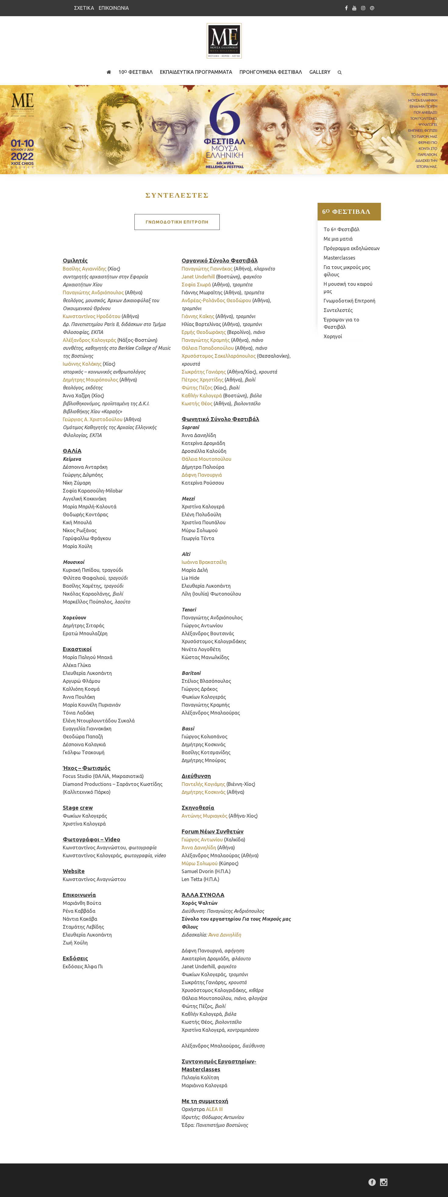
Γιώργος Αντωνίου (202, 839)
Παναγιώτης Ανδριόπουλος (93, 292)
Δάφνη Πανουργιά (202, 475)
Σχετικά (84, 8)
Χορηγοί (333, 336)
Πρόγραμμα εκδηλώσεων (352, 248)
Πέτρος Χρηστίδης (202, 379)
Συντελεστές (338, 310)
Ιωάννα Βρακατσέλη (204, 562)
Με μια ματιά (338, 239)
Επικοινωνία (114, 8)
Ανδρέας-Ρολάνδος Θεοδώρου (216, 300)
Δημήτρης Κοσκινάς (204, 792)
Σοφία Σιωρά (196, 284)
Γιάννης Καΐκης (198, 316)
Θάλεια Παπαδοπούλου (208, 348)
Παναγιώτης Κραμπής (206, 340)
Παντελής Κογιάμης (203, 784)
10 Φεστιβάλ (136, 72)
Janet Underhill (198, 276)
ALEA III (214, 1109)
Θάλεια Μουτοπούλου (206, 459)
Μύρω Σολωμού (200, 863)
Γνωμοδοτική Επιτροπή (349, 300)
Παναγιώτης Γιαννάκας (207, 268)
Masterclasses (339, 257)
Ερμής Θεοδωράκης (204, 332)
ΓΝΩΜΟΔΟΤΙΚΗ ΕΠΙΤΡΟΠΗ (177, 222)
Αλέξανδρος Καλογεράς (89, 340)
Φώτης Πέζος (197, 387)
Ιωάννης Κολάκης (82, 364)
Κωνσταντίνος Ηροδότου (91, 316)
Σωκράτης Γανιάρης (204, 372)
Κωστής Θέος (197, 403)
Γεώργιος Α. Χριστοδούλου (93, 419)
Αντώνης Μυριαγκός (204, 816)
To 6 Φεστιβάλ (341, 229)
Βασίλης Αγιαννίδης (84, 268)
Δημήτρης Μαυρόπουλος (90, 379)
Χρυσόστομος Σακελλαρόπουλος (219, 356)
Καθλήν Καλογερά (202, 395)
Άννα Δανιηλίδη (199, 847)
